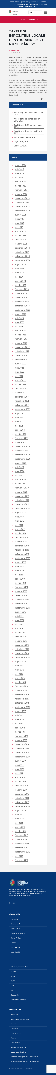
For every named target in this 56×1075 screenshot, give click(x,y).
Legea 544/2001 (21, 142)
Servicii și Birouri (16, 929)
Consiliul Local (15, 924)
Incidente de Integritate (18, 1052)
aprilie (20, 182)
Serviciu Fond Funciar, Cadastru (20, 1019)
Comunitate (33, 20)
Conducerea (14, 919)
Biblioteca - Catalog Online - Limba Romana (24, 1057)
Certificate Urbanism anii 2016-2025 (28, 132)
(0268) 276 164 (15, 2)
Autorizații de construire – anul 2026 (28, 114)
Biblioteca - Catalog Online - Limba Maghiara (25, 1061)
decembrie (22, 198)
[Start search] (30, 12)
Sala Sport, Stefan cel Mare (19, 967)
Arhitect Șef (14, 1015)
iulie (19, 169)
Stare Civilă (14, 1029)
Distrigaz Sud (15, 995)
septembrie (22, 211)
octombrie (22, 207)
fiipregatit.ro (22, 4)
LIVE (45, 4)
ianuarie (21, 194)
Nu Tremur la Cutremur (18, 1000)
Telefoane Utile (36, 4)
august (20, 165)
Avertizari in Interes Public (19, 1047)
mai (19, 178)
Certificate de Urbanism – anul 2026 (28, 126)
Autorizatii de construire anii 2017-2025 (27, 120)
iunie (19, 174)
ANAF (13, 981)
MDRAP (13, 972)
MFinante (14, 976)
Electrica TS (14, 990)
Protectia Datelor (16, 1033)
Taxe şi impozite (16, 1024)
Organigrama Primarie (18, 933)
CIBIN (12, 986)
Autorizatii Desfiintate (24, 138)
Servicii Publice (16, 938)
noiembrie (22, 203)
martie (20, 186)
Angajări (13, 1038)
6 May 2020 (15, 50)
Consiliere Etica (15, 1043)
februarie (22, 190)
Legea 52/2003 (20, 146)
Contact (13, 943)
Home (23, 20)
